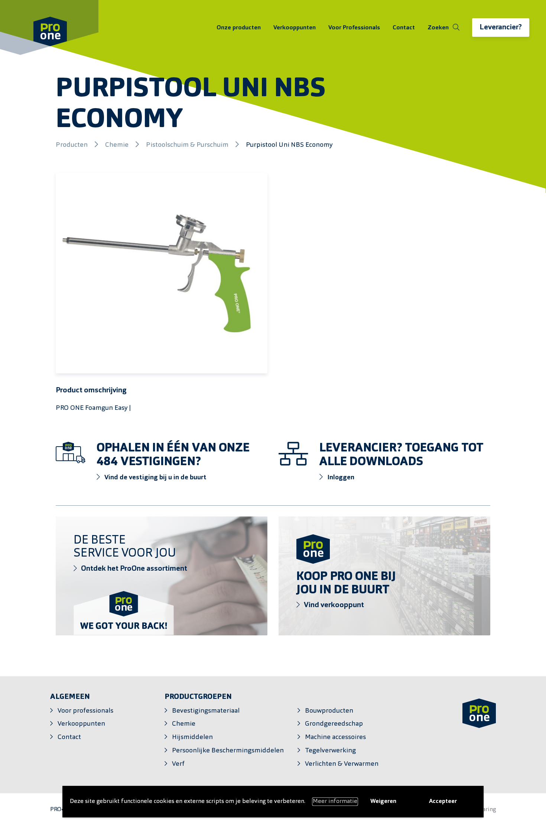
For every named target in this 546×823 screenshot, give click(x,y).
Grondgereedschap (334, 724)
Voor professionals (85, 711)
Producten (72, 145)
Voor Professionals (354, 28)
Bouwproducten (329, 711)
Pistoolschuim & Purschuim (188, 145)
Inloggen (340, 477)
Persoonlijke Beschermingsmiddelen (228, 750)
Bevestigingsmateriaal (206, 711)
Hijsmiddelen (192, 737)
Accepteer (443, 801)
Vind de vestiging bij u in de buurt (155, 477)
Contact (404, 28)
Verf (178, 764)
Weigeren (383, 801)
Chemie (117, 145)
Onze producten (239, 28)
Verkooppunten (294, 28)
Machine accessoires (335, 737)
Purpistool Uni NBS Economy (289, 145)
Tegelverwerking (330, 750)
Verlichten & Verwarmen (341, 764)
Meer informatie (335, 801)
